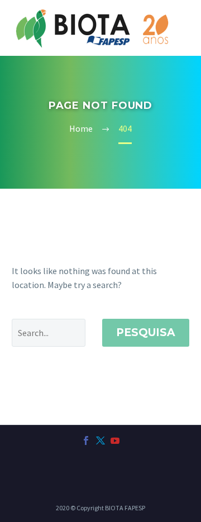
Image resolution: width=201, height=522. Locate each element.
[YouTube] (115, 440)
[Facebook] (86, 440)
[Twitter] (100, 440)
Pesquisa (145, 332)
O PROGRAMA (157, 53)
